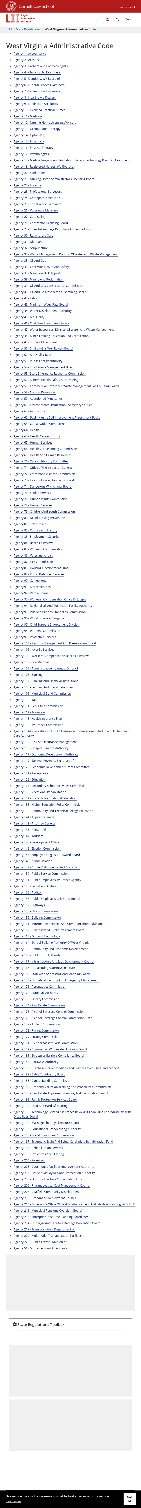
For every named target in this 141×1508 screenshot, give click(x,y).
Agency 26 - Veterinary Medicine (36, 210)
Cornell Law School (35, 5)
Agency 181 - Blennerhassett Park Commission (46, 1043)
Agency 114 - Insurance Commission (38, 725)
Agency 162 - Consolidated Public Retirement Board (49, 930)
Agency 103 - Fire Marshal (31, 662)
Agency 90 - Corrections (30, 581)
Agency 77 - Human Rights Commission (41, 499)
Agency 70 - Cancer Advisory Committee (41, 461)
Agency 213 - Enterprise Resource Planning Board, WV (51, 1217)
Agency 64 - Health (26, 430)
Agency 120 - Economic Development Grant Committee (52, 767)
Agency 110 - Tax (25, 700)
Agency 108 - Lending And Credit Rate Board (44, 687)
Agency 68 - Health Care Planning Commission (45, 449)
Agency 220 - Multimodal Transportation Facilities (48, 1236)
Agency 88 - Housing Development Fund (41, 568)
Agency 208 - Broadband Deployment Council (45, 1198)
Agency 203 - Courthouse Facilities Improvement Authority (54, 1167)
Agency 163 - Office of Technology (37, 936)
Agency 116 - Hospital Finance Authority (41, 748)
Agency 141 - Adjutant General (34, 817)
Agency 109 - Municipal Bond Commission (42, 693)
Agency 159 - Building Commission (37, 917)
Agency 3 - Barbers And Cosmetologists (41, 66)
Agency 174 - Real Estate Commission (39, 1005)
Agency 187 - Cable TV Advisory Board (39, 1074)
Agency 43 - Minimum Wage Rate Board (41, 304)
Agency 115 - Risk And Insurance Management (45, 742)
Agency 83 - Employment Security (36, 537)
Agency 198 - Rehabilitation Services (38, 1148)
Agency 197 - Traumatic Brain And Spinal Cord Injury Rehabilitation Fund (63, 1141)
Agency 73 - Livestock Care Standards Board (44, 480)
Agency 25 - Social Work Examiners (37, 204)
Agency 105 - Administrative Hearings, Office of (46, 668)
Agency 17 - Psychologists (31, 154)
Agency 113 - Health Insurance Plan (38, 719)
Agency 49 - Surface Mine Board (35, 342)
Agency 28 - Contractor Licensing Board (41, 223)
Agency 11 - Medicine (28, 116)
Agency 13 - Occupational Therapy (37, 129)
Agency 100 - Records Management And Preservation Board (55, 643)
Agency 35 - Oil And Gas (30, 261)
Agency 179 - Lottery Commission (36, 1037)
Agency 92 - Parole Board (31, 593)
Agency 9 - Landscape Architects (36, 104)
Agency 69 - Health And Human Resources (43, 455)
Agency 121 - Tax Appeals (31, 773)
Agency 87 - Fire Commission (33, 562)
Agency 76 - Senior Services (32, 493)
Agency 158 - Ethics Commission (36, 911)
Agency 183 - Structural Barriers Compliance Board (49, 1055)
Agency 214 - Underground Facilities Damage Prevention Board (57, 1223)
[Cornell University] (11, 5)
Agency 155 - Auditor (28, 892)
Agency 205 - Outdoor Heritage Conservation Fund (48, 1179)
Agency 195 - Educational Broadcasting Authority (47, 1129)
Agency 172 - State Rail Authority (36, 993)
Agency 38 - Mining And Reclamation (39, 279)
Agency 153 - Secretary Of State (35, 886)
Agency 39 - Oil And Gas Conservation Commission (48, 286)
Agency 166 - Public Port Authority (37, 955)
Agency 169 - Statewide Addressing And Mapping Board (52, 974)
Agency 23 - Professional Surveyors (38, 192)
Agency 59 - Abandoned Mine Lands (38, 399)
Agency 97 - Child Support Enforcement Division (46, 624)
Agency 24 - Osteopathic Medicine (37, 198)
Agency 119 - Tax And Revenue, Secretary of (43, 761)
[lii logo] (20, 18)
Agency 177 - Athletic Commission (37, 1024)
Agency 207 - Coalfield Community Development (47, 1192)
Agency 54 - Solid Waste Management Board (44, 367)
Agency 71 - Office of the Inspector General (43, 468)
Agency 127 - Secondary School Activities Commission (50, 786)
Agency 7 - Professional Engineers (37, 91)
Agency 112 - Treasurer (29, 712)
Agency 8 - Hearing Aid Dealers (35, 97)
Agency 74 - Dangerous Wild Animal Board (43, 486)
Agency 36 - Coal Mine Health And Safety (41, 267)
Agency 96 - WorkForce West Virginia (39, 618)
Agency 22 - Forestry (27, 185)
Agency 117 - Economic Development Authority (46, 754)
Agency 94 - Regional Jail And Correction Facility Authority (53, 606)
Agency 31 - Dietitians (28, 242)
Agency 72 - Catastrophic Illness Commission (44, 474)
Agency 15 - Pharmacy (29, 141)
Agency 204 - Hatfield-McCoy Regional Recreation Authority (54, 1173)
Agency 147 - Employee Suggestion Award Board (47, 855)
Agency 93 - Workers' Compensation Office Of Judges (50, 599)
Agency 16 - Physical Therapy (33, 148)
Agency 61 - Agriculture (29, 411)
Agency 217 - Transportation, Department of (44, 1229)
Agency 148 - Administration (33, 861)
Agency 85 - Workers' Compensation (39, 549)
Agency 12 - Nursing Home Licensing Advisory (45, 122)
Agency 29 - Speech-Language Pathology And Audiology (52, 229)
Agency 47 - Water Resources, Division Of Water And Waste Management (64, 330)
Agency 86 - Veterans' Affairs (33, 555)
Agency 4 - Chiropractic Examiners (37, 72)
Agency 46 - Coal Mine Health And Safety (41, 323)
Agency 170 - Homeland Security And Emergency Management (57, 980)
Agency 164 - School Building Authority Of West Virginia (51, 943)
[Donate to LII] (107, 19)
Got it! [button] (129, 1499)
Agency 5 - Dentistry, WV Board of (37, 79)
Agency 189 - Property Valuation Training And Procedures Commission (62, 1087)
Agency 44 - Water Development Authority (43, 311)
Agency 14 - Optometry (29, 135)
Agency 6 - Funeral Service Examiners (39, 85)
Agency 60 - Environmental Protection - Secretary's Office (53, 405)
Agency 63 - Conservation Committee (39, 424)
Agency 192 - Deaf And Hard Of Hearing (41, 1106)
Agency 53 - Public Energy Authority (38, 361)
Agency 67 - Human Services (33, 442)
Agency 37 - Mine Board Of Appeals (38, 273)
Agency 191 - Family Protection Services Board (45, 1099)
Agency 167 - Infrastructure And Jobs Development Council (54, 961)
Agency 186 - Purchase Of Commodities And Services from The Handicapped (66, 1068)
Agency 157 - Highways (29, 905)
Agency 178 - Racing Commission (36, 1030)
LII (10, 29)
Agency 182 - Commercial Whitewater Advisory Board (50, 1049)
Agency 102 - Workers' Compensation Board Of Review (51, 656)
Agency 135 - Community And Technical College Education (53, 811)
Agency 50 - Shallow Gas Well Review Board (43, 348)
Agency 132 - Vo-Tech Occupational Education (45, 798)
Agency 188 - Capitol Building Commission (42, 1081)
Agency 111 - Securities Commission (38, 706)
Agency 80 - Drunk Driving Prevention (39, 518)
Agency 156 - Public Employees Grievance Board (47, 899)
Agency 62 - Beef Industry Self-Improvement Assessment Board (57, 417)
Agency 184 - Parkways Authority (36, 1062)
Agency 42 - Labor (26, 298)
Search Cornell (127, 6)
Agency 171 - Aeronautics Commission (40, 986)
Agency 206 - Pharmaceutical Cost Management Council (52, 1185)
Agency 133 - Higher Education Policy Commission (48, 805)
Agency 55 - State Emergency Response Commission (50, 373)
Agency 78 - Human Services (33, 505)
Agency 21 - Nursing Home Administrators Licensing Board (54, 179)
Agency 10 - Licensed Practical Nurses (39, 110)
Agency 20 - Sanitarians (30, 173)
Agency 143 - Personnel (30, 830)
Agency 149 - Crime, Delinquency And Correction (47, 867)
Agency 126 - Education (30, 779)
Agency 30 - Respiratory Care (33, 235)
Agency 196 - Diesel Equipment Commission (44, 1135)
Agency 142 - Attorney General (34, 823)
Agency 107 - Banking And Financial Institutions (46, 681)
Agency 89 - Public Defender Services (39, 574)
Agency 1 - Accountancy (30, 53)
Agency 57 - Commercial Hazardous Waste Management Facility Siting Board (66, 386)
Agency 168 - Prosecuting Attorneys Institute (44, 968)
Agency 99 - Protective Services (35, 637)
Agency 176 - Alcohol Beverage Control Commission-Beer (53, 1018)
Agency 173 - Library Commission (36, 999)
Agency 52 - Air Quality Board (33, 355)
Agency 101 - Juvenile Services (34, 650)
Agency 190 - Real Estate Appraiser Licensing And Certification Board (61, 1093)
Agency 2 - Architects (28, 60)
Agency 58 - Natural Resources (35, 392)
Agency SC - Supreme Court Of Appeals (40, 1248)
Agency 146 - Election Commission (37, 848)
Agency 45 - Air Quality (29, 317)
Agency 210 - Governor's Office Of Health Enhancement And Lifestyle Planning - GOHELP (74, 1204)
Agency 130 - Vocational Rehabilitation (40, 792)
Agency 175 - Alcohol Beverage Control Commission (49, 1012)
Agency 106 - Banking (28, 675)
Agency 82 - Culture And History (35, 530)
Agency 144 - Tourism (28, 836)
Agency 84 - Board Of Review (33, 543)
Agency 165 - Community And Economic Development (51, 949)
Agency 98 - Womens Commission (37, 631)
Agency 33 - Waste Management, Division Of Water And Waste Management (66, 254)
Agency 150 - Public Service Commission (41, 874)
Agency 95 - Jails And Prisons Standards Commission (50, 612)
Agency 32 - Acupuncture (31, 248)
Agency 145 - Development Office (36, 842)
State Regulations (28, 29)
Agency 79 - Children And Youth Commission (44, 511)
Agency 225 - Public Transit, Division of (40, 1242)
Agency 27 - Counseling (29, 217)
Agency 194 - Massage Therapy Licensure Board (46, 1123)
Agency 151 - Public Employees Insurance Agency (47, 880)
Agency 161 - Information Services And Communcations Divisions (58, 924)
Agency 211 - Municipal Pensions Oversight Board (48, 1211)
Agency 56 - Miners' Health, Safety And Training (46, 380)
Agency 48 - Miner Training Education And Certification (51, 336)
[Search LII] (117, 19)
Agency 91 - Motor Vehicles (32, 587)
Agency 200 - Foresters (29, 1160)
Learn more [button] (13, 1501)
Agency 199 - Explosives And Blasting (39, 1154)
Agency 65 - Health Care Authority (37, 436)
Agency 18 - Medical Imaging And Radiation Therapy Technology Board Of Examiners (72, 160)
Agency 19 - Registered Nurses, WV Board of (44, 166)
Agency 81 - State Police (30, 524)
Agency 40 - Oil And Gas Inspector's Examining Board (50, 292)
